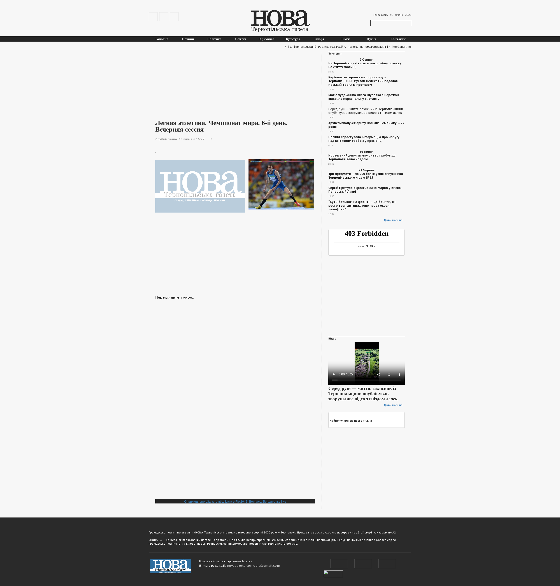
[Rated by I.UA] (333, 573)
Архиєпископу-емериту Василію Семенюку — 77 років (366, 125)
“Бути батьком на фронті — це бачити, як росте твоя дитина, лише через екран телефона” (362, 205)
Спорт (319, 39)
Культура (293, 39)
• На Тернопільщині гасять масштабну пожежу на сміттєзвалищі (327, 46)
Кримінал (266, 39)
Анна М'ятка (242, 561)
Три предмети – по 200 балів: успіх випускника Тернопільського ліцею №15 (365, 175)
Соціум (240, 39)
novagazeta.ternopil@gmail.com (253, 566)
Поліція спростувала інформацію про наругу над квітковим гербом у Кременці (363, 139)
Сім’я (345, 39)
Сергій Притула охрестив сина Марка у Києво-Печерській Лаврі (365, 190)
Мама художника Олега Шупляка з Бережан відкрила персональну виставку (363, 97)
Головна (162, 39)
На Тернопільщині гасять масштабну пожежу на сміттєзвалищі (365, 65)
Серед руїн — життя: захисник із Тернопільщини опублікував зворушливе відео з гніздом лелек (365, 111)
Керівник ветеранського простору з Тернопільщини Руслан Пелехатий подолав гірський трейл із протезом (363, 81)
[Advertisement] (235, 82)
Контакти (398, 39)
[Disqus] (235, 439)
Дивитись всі (393, 220)
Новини (188, 39)
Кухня (371, 39)
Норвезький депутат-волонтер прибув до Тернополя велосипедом (362, 157)
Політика (214, 39)
